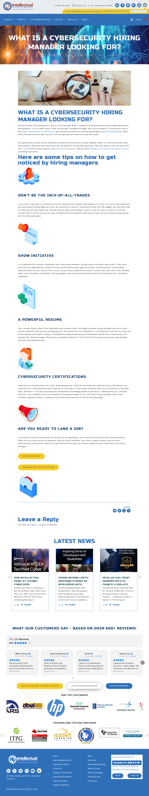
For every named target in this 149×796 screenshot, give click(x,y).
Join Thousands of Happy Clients (40, 686)
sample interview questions (63, 149)
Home (55, 756)
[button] (6, 662)
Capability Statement (61, 785)
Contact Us (81, 5)
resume (26, 149)
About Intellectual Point (62, 760)
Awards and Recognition (62, 777)
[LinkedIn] (124, 511)
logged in (34, 525)
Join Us (142, 11)
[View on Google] (11, 655)
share (27, 605)
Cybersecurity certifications (41, 132)
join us (134, 776)
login (138, 19)
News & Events (94, 768)
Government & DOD (103, 5)
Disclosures (92, 781)
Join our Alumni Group (84, 686)
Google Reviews (119, 686)
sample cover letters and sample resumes (109, 149)
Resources (72, 19)
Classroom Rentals (60, 781)
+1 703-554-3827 (62, 5)
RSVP (134, 11)
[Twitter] (119, 511)
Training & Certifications (62, 773)
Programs (8, 19)
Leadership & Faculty (61, 764)
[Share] (128, 511)
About (85, 19)
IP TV (90, 5)
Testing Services (94, 777)
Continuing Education (40, 19)
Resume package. (114, 132)
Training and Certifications (38, 467)
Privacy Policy (19, 789)
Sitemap (9, 789)
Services (59, 19)
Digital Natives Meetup (97, 764)
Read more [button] (14, 671)
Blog (90, 756)
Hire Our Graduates (95, 773)
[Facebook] (114, 511)
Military (21, 19)
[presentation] (9, 579)
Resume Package (31, 456)
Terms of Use (32, 789)
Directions (92, 760)
